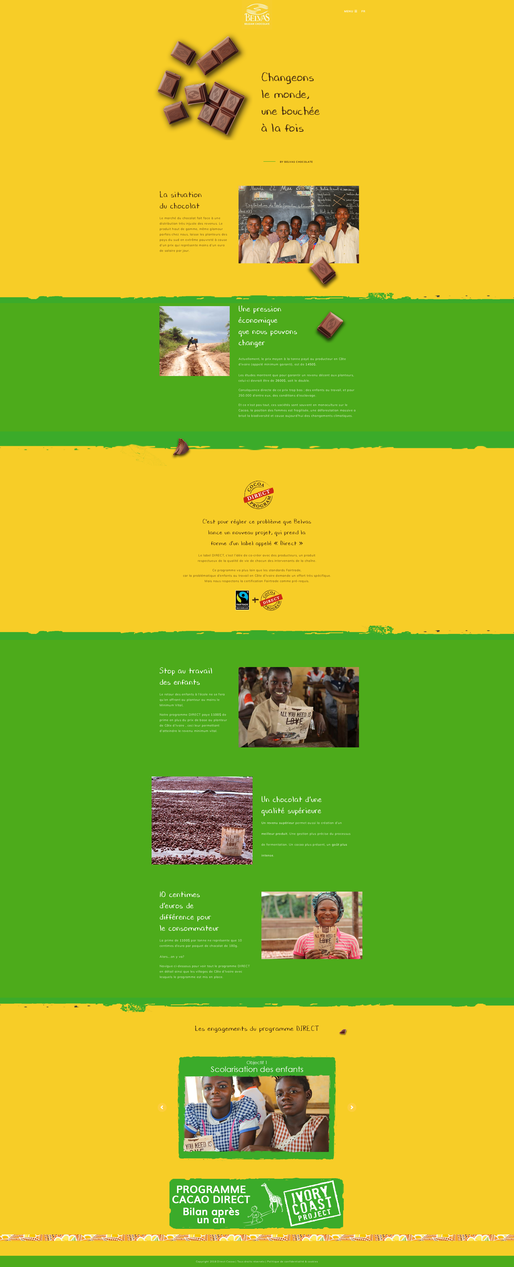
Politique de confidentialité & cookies (292, 1261)
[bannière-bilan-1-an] (257, 1178)
